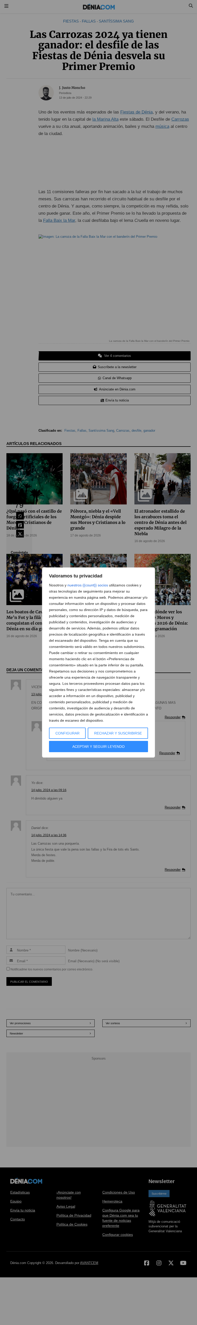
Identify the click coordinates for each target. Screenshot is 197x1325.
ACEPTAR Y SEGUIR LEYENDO (98, 746)
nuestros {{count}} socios (87, 585)
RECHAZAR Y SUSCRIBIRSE (118, 733)
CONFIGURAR (67, 733)
